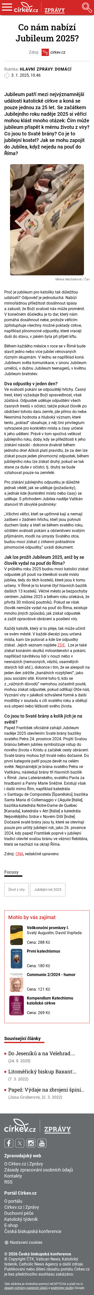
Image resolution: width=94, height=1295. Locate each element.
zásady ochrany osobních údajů (26, 1288)
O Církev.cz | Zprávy (23, 1163)
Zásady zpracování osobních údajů (38, 1169)
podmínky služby (62, 1288)
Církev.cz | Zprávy (21, 1207)
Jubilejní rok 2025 (47, 890)
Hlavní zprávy (36, 69)
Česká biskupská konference (32, 1231)
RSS (8, 1182)
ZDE (61, 645)
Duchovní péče (19, 1213)
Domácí (63, 69)
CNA (19, 853)
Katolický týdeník (21, 1219)
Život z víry (16, 890)
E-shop (11, 1225)
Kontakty (13, 1176)
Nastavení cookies (26, 1242)
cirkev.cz (57, 52)
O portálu (13, 1201)
